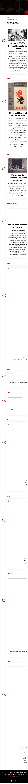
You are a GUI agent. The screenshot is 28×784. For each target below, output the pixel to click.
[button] (26, 13)
